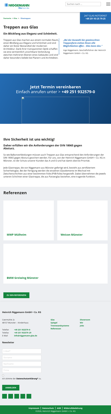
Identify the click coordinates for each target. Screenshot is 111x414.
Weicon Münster (72, 234)
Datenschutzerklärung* (27, 378)
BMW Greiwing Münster (22, 278)
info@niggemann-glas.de (25, 335)
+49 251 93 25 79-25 (95, 18)
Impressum (34, 408)
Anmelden (10, 387)
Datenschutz (48, 408)
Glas (15, 18)
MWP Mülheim (16, 234)
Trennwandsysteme (60, 325)
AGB (59, 408)
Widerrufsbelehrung (73, 408)
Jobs (82, 325)
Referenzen (56, 328)
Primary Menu (108, 4)
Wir (81, 322)
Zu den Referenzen (16, 295)
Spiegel (54, 322)
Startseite (7, 18)
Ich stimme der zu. (21, 378)
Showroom (85, 319)
